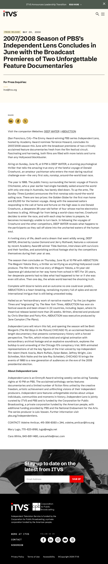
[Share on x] (25, 121)
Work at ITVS (20, 534)
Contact (16, 539)
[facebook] (43, 540)
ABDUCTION (68, 131)
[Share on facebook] (18, 121)
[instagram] (58, 540)
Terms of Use (33, 556)
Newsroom (17, 545)
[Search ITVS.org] (97, 14)
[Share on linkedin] (11, 121)
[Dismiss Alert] (104, 4)
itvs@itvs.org (10, 89)
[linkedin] (50, 540)
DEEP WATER (51, 131)
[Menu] (103, 14)
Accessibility (49, 556)
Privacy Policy (17, 556)
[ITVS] (10, 13)
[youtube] (65, 540)
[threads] (72, 540)
